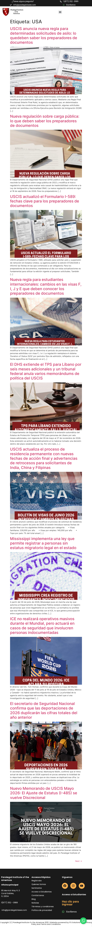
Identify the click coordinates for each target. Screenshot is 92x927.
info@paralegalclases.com (14, 910)
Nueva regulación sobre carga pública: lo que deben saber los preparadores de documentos (44, 121)
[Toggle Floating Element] (83, 920)
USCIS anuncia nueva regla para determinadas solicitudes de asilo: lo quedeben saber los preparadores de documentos (43, 35)
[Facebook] (65, 886)
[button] (60, 12)
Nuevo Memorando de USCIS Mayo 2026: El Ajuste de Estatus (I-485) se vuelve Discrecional (43, 793)
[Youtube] (82, 886)
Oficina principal (9, 884)
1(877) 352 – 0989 (9, 902)
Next (78, 861)
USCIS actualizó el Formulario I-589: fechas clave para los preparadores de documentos (44, 201)
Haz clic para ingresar (70, 903)
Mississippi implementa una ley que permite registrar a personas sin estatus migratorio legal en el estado (43, 543)
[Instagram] (73, 886)
